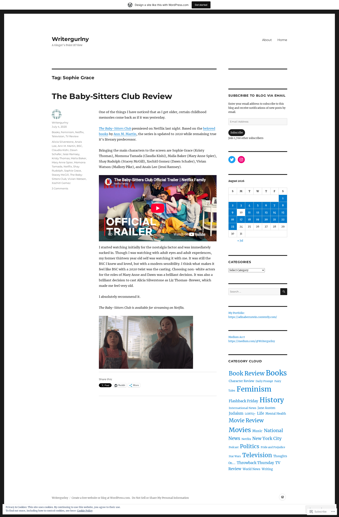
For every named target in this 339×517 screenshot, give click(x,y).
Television (58, 136)
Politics (249, 446)
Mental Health (275, 413)
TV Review (72, 136)
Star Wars (235, 456)
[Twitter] (231, 159)
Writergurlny (70, 39)
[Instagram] (241, 159)
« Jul (240, 240)
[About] (282, 497)
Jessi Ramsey (71, 154)
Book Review (246, 373)
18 (249, 219)
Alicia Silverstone (63, 141)
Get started (201, 4)
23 (232, 226)
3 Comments (60, 188)
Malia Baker (78, 158)
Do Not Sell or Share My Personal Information (160, 498)
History (272, 400)
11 (249, 212)
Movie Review (246, 420)
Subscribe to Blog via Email (256, 95)
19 (257, 219)
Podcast (234, 447)
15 (283, 212)
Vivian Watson (77, 178)
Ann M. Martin (125, 134)
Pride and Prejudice (273, 447)
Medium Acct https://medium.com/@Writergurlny (251, 339)
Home (282, 40)
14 (274, 212)
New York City (267, 438)
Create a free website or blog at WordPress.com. (101, 498)
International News (242, 408)
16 (232, 219)
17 (241, 219)
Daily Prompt (264, 381)
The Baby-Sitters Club (115, 128)
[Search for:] (254, 291)
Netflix (79, 132)
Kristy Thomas (61, 158)
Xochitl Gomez (61, 182)
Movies (240, 430)
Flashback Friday (243, 401)
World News (251, 469)
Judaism (236, 413)
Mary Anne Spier (62, 162)
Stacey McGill (60, 174)
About (267, 40)
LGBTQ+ (250, 413)
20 (266, 219)
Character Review (241, 381)
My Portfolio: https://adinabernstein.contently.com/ (252, 315)
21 (274, 219)
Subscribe (237, 132)
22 (282, 219)
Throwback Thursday (255, 463)
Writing (267, 469)
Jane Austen (266, 408)
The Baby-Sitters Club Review (112, 96)
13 (266, 212)
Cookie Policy (85, 510)
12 (257, 212)
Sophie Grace (72, 170)
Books (56, 132)
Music (257, 431)
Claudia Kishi (60, 150)
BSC (79, 145)
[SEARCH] (283, 291)
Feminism (67, 132)
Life (260, 413)
